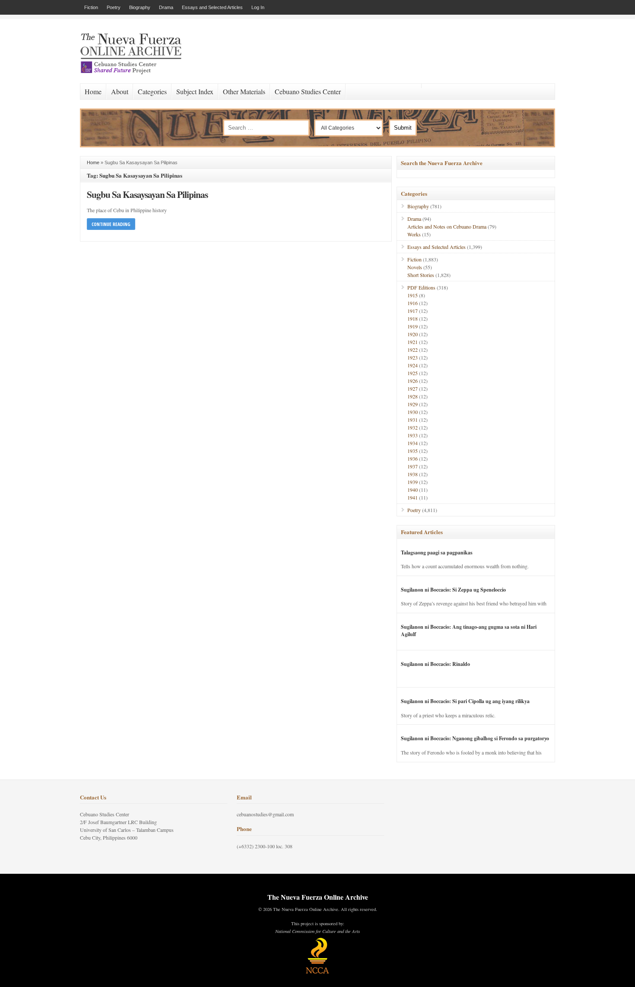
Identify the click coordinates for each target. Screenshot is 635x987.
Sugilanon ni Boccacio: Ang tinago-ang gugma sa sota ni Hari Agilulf (469, 630)
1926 (412, 380)
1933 (412, 435)
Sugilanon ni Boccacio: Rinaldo (435, 664)
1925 (412, 372)
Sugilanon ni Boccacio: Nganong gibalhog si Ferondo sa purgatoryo (475, 738)
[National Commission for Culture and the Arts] (317, 972)
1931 (412, 419)
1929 (412, 404)
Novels (414, 267)
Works (414, 234)
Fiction (91, 7)
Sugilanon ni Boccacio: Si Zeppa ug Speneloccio (453, 589)
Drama (166, 7)
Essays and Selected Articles (212, 7)
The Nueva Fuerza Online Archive (317, 897)
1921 (412, 341)
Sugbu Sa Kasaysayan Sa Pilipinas (147, 194)
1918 (412, 318)
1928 (412, 396)
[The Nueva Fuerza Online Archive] (134, 72)
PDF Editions (421, 287)
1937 (412, 466)
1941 (412, 497)
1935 (412, 450)
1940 (412, 489)
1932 (412, 427)
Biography (139, 7)
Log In (257, 7)
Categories (152, 91)
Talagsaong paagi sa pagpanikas (437, 552)
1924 (412, 365)
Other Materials (244, 91)
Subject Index (194, 91)
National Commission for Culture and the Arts (317, 931)
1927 (412, 388)
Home (93, 91)
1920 (412, 334)
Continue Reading (111, 224)
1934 (412, 442)
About (119, 91)
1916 (412, 302)
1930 (412, 411)
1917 (412, 310)
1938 (412, 474)
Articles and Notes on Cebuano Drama (446, 226)
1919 (412, 326)
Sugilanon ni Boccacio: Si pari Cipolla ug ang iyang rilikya (465, 701)
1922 (412, 349)
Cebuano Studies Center (308, 91)
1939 (412, 481)
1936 (412, 458)
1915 (412, 295)
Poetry (114, 7)
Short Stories (420, 274)
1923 (412, 357)
